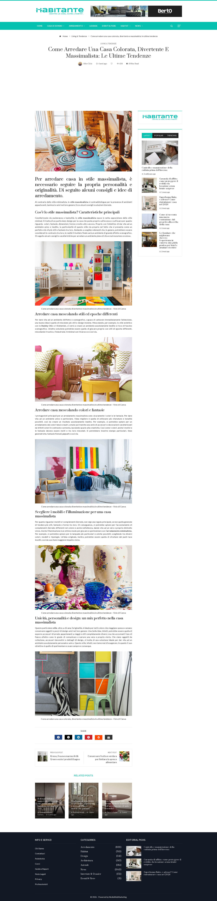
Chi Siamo (39, 848)
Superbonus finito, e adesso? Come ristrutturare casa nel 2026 (168, 201)
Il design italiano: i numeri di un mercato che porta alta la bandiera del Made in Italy (48, 804)
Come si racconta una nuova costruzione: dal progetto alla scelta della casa (168, 220)
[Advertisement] (108, 88)
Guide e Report (42, 869)
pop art (66, 434)
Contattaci (40, 853)
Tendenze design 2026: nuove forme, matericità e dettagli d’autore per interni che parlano (82, 805)
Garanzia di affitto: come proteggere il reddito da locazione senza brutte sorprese (168, 184)
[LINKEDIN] (78, 737)
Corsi (37, 864)
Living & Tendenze (108, 43)
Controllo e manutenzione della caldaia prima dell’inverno (157, 169)
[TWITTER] (68, 737)
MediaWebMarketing (118, 897)
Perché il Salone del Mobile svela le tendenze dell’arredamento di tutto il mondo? (117, 805)
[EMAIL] (108, 737)
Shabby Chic (47, 326)
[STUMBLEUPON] (98, 737)
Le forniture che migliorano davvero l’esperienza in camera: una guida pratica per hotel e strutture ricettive (168, 240)
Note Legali (40, 874)
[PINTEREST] (88, 737)
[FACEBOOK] (58, 737)
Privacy (38, 879)
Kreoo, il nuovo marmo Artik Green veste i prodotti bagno (65, 756)
